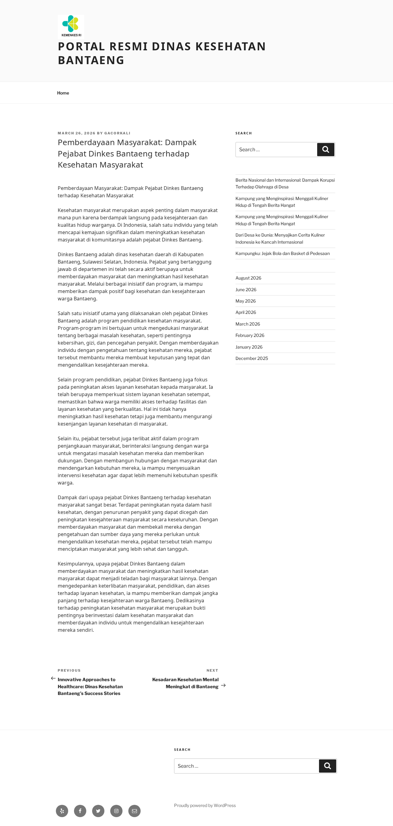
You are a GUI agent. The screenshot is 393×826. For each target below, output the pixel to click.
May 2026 (245, 300)
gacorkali (117, 133)
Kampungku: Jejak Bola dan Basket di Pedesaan (282, 253)
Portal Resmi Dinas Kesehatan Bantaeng (162, 53)
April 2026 (245, 312)
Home (63, 92)
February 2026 (249, 335)
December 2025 (251, 358)
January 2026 (249, 346)
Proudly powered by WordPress (205, 805)
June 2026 (245, 289)
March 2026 (247, 323)
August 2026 (248, 277)
